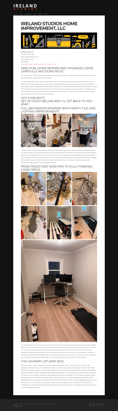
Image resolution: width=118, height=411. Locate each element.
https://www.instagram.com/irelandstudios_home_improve (38, 64)
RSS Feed (15, 406)
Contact (46, 14)
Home (15, 14)
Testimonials (28, 14)
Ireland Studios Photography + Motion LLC (59, 7)
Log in (20, 406)
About (34, 14)
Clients (40, 14)
